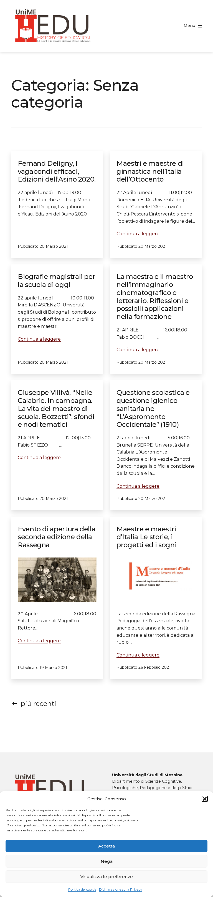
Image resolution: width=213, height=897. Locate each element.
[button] (204, 799)
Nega (107, 861)
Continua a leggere (137, 233)
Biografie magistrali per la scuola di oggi (56, 280)
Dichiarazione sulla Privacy (120, 889)
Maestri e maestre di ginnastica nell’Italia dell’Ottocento (150, 171)
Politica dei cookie (82, 889)
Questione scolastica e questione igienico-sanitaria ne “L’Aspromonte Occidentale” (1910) (153, 408)
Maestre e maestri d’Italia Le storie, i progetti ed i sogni (146, 537)
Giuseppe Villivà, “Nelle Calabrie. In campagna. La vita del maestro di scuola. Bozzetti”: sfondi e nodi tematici (56, 408)
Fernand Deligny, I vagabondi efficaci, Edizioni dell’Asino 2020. (57, 171)
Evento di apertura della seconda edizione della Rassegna (56, 537)
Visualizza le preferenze (106, 876)
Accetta (106, 846)
